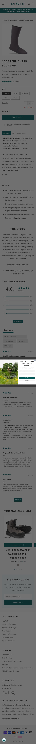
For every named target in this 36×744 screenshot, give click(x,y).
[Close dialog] (35, 360)
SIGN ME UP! (27, 377)
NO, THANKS (27, 380)
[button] (4, 740)
